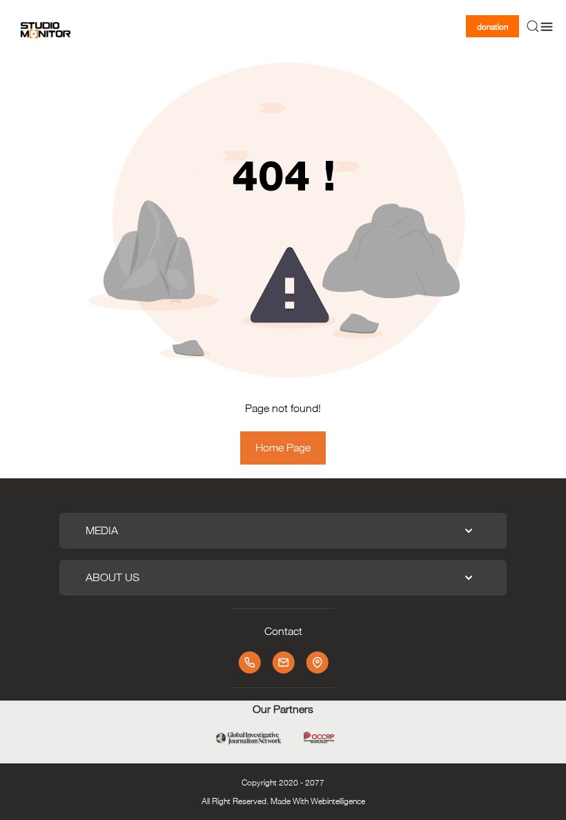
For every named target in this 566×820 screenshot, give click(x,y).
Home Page (283, 447)
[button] (533, 26)
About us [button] (112, 577)
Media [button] (102, 530)
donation (492, 26)
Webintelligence (338, 800)
